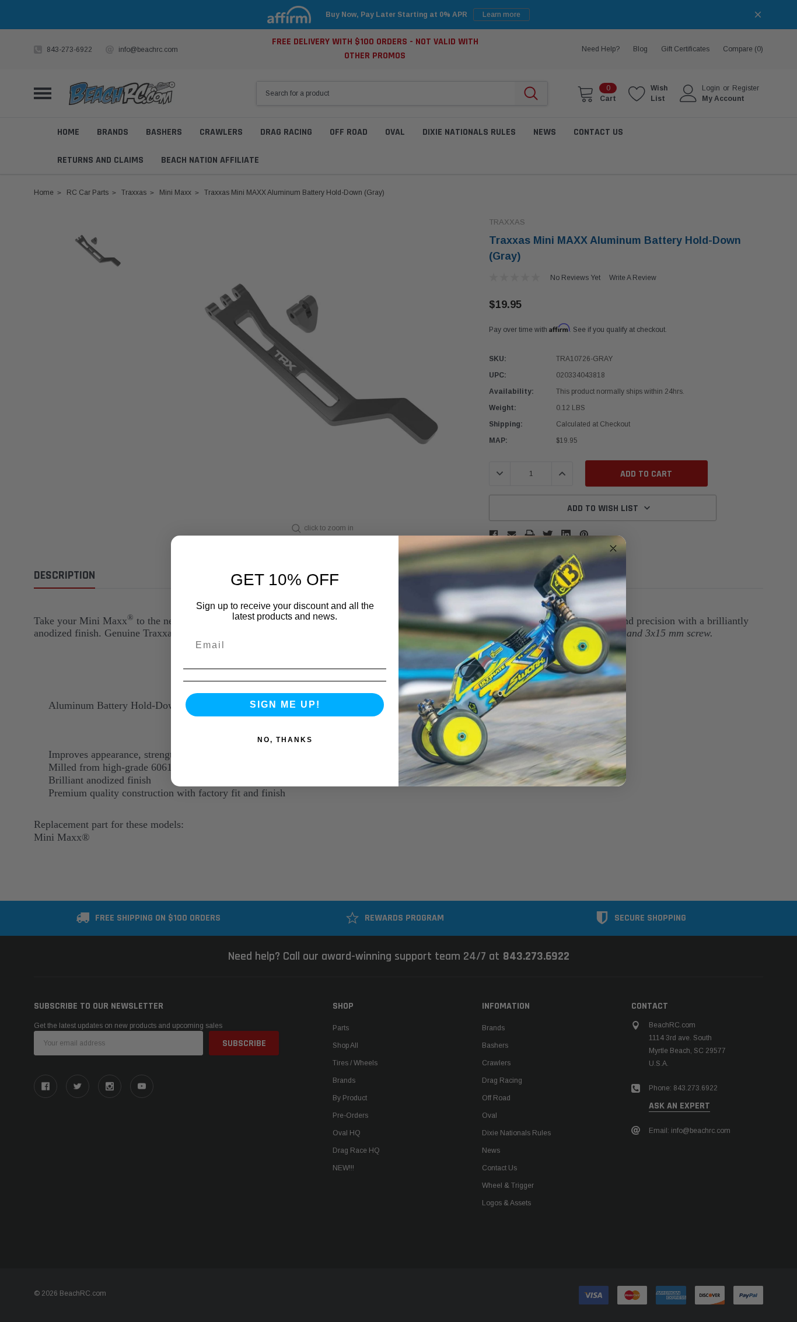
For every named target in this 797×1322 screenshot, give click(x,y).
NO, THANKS (285, 740)
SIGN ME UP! (285, 704)
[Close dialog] (613, 548)
